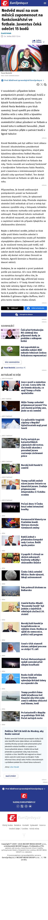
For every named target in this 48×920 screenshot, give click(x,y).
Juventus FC (21, 368)
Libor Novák (14, 767)
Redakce (17, 825)
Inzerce (42, 825)
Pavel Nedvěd (9, 368)
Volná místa (34, 829)
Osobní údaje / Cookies (18, 829)
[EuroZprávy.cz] (16, 3)
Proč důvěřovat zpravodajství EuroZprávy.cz (23, 80)
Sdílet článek (38, 41)
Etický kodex (7, 825)
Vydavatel (34, 825)
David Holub (6, 33)
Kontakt (25, 825)
